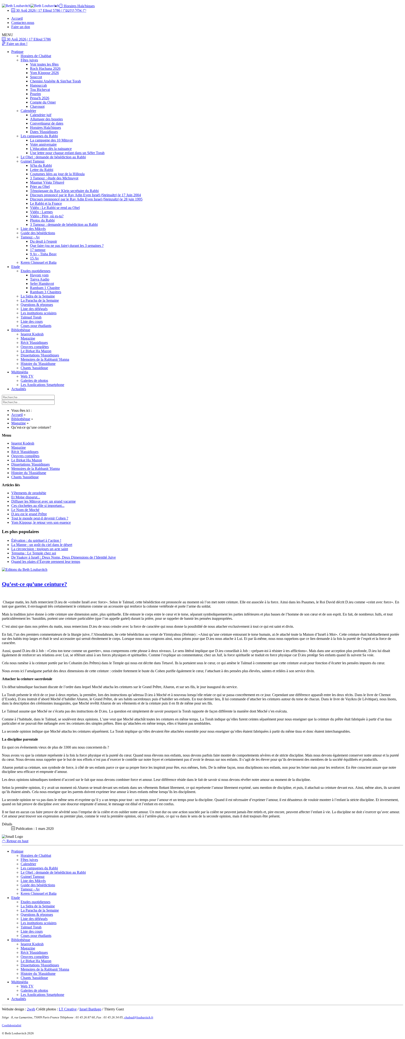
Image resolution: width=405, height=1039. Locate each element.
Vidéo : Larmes (41, 212)
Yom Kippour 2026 (44, 73)
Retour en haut (17, 841)
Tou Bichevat (40, 90)
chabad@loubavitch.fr (138, 1017)
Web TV (27, 376)
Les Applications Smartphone (42, 385)
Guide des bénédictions (38, 233)
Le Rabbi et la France (46, 203)
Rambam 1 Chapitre (45, 288)
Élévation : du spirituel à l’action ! (36, 540)
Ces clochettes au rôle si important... (37, 506)
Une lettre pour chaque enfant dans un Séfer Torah (67, 153)
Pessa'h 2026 (39, 98)
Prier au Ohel (40, 187)
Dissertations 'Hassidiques (40, 355)
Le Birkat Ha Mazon (36, 351)
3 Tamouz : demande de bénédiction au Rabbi (64, 224)
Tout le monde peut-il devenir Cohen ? (39, 518)
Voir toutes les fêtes (44, 64)
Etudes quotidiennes (35, 271)
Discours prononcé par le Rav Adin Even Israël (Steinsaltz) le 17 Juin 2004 (85, 195)
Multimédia (19, 372)
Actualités (18, 389)
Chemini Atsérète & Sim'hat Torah (55, 81)
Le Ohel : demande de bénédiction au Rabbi (53, 157)
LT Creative (68, 1009)
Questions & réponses (37, 305)
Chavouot (37, 106)
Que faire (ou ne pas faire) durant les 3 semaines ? (67, 246)
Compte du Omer (43, 102)
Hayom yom (39, 275)
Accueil (17, 18)
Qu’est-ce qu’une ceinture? (34, 584)
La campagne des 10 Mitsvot (51, 140)
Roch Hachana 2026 (45, 69)
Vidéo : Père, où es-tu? (47, 216)
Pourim (35, 94)
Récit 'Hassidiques (34, 343)
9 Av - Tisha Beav (43, 254)
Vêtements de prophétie (28, 493)
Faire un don (20, 27)
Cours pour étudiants (36, 326)
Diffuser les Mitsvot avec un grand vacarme (43, 501)
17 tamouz (37, 250)
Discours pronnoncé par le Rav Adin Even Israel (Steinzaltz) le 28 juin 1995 (86, 199)
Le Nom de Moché (25, 510)
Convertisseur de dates (46, 123)
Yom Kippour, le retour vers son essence (41, 522)
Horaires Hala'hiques (79, 6)
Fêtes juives (29, 60)
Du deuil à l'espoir (43, 241)
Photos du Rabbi (42, 220)
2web (31, 1009)
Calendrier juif (40, 115)
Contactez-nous (22, 23)
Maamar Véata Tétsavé (47, 182)
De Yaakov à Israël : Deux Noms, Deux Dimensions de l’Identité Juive (63, 557)
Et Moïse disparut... (25, 497)
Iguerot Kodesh (32, 334)
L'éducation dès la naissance (51, 149)
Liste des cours (32, 321)
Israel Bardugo (90, 1009)
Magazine (28, 338)
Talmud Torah (31, 317)
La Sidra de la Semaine (38, 296)
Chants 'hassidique (34, 368)
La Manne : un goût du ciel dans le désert (41, 545)
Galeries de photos (34, 380)
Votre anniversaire (43, 144)
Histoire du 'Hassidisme (38, 364)
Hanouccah (38, 85)
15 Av (34, 258)
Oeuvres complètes (35, 347)
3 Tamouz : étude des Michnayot (54, 178)
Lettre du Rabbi (41, 170)
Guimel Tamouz (33, 161)
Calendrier (28, 111)
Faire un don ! (16, 44)
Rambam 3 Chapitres (45, 292)
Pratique (17, 52)
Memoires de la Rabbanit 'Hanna (45, 359)
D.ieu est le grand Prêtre (29, 514)
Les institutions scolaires (38, 313)
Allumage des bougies (46, 119)
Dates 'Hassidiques (44, 132)
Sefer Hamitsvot (42, 284)
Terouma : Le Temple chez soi (33, 553)
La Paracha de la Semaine (40, 300)
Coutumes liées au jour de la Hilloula (57, 174)
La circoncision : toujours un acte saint (39, 549)
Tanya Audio (39, 279)
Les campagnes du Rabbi (39, 136)
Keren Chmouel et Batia (38, 262)
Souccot (36, 77)
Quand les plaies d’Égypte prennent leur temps (45, 562)
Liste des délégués (34, 309)
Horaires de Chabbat (36, 56)
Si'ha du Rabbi (41, 165)
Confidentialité (11, 1025)
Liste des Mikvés (33, 229)
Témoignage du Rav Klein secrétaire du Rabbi (64, 191)
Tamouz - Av (30, 237)
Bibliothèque (20, 330)
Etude (15, 267)
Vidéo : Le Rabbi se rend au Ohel (55, 208)
